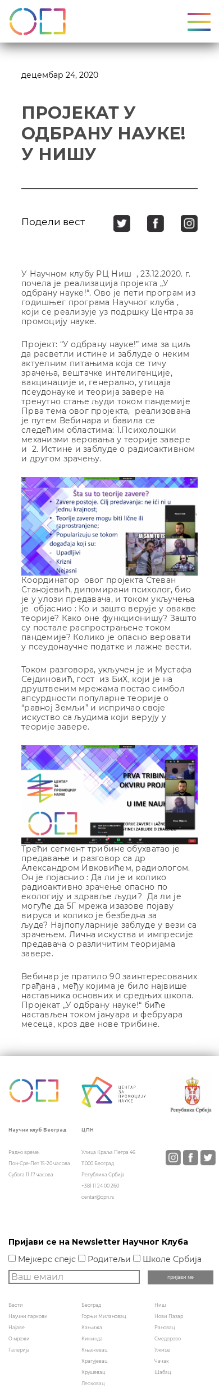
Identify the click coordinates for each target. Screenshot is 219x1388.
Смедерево (167, 1339)
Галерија (19, 1350)
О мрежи (19, 1339)
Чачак (161, 1361)
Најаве (16, 1327)
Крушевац (93, 1372)
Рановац (164, 1327)
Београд (91, 1305)
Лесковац (92, 1383)
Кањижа (91, 1327)
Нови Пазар (168, 1316)
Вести (15, 1305)
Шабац (162, 1372)
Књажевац (94, 1350)
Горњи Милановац (103, 1316)
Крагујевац (94, 1361)
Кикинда (92, 1339)
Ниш (160, 1305)
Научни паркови (28, 1316)
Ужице (162, 1350)
